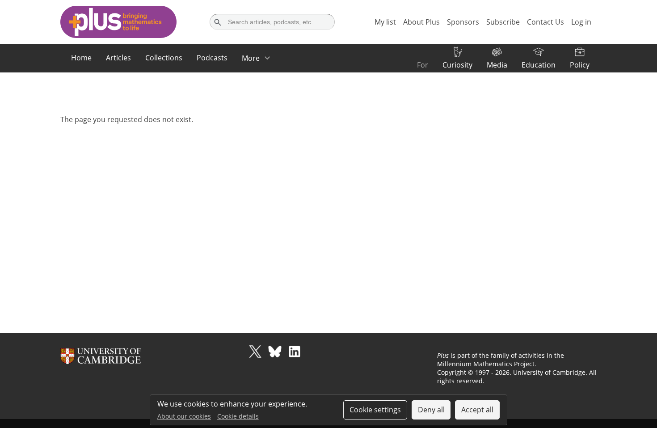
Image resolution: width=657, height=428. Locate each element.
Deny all (431, 410)
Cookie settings (375, 410)
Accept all (477, 410)
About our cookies (184, 416)
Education (539, 65)
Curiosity (457, 65)
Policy (580, 65)
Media (497, 65)
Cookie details (238, 416)
